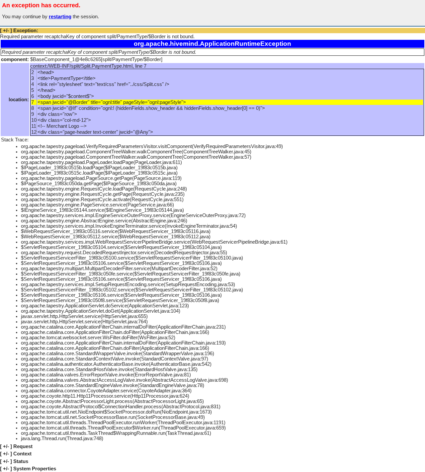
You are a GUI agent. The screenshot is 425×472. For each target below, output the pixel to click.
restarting (60, 16)
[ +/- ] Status (14, 461)
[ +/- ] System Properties (28, 468)
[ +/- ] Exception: (19, 30)
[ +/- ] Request (16, 446)
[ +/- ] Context (16, 453)
